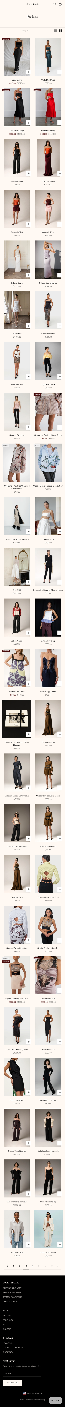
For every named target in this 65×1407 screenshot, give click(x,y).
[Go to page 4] (58, 1266)
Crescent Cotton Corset (17, 846)
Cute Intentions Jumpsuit (48, 1151)
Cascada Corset (17, 181)
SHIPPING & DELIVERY (12, 1288)
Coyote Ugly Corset (48, 691)
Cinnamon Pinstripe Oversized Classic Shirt (16, 487)
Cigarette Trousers (16, 435)
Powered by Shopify (39, 1400)
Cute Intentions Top (48, 1201)
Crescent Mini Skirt (48, 846)
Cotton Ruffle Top (48, 641)
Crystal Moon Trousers (48, 1100)
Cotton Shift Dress (16, 691)
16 (51, 1266)
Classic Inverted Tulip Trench (17, 539)
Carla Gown (17, 80)
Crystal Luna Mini (48, 998)
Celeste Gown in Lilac (48, 283)
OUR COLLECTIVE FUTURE (14, 1347)
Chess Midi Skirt (48, 333)
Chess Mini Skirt (17, 384)
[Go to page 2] (7, 1266)
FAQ (4, 1324)
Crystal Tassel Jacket (17, 1151)
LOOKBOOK (8, 1343)
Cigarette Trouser (48, 384)
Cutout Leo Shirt (17, 1252)
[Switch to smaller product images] (60, 31)
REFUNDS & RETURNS (12, 1292)
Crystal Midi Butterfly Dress (17, 1049)
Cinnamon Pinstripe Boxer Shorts (48, 435)
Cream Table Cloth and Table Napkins (17, 743)
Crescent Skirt (17, 897)
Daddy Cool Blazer (48, 1252)
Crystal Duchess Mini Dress (16, 998)
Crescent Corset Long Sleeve (17, 796)
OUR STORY (8, 1352)
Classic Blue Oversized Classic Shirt (48, 486)
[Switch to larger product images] (55, 31)
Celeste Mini (17, 333)
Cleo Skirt (17, 590)
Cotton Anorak (17, 641)
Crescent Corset (48, 742)
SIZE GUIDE (7, 1315)
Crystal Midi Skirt (48, 1049)
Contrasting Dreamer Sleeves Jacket (48, 590)
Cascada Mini (17, 232)
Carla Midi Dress (48, 80)
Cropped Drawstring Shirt (48, 897)
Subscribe (12, 1382)
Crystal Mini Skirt (17, 1100)
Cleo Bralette (48, 539)
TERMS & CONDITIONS (12, 1297)
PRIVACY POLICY (10, 1301)
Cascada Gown (48, 181)
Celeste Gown (17, 283)
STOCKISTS (8, 1320)
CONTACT (7, 1329)
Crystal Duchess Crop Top (48, 948)
